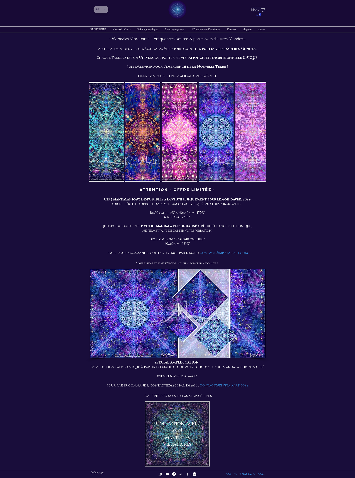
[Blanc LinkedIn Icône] (181, 474)
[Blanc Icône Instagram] (160, 474)
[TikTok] (174, 474)
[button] (259, 14)
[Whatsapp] (194, 474)
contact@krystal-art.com (224, 253)
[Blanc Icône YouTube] (167, 474)
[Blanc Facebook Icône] (188, 474)
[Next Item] (260, 131)
